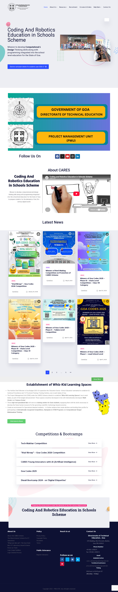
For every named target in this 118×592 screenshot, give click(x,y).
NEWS (13, 281)
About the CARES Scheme (16, 536)
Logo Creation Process (15, 553)
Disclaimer (40, 540)
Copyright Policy (42, 538)
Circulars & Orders (85, 7)
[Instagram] (72, 156)
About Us (53, 7)
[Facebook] (57, 156)
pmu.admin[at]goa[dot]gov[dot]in (97, 566)
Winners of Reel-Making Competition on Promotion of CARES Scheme (58, 273)
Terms (38, 543)
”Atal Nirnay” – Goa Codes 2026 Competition (22, 285)
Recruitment (73, 7)
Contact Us (106, 7)
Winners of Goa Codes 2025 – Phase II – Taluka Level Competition (58, 330)
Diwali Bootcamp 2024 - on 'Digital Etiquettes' (43, 480)
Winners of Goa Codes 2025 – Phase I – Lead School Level (92, 353)
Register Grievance (42, 555)
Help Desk (97, 7)
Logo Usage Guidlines (14, 550)
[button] (97, 379)
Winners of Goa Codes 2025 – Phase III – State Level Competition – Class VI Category (23, 350)
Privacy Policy (41, 536)
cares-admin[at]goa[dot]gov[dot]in (97, 561)
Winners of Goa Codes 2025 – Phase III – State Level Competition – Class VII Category (92, 282)
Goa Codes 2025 (29, 471)
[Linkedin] (77, 156)
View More (91, 443)
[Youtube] (67, 156)
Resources (62, 7)
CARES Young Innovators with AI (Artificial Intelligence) (48, 462)
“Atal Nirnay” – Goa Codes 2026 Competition (43, 453)
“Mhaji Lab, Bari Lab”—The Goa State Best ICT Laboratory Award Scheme (19, 544)
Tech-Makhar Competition (34, 443)
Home (46, 7)
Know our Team (12, 548)
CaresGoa (15, 292)
